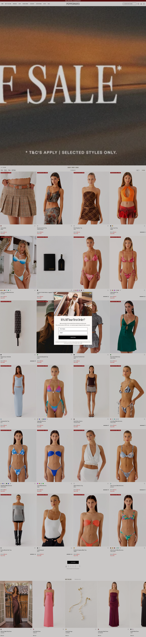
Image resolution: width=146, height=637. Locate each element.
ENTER (73, 337)
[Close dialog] (90, 293)
